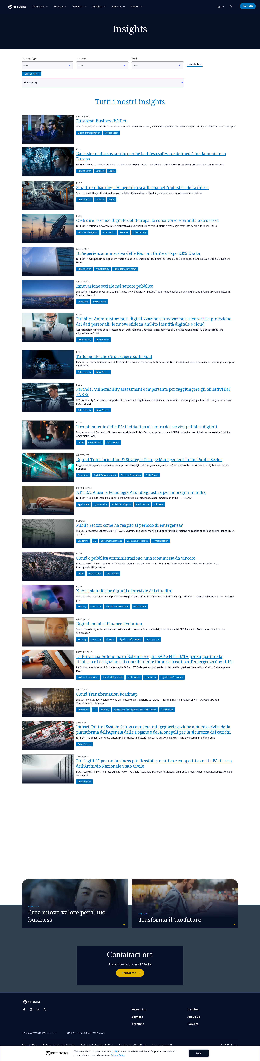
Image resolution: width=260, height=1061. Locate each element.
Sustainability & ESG (113, 677)
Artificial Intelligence (88, 232)
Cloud (81, 442)
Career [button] (135, 6)
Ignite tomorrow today (125, 268)
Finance (110, 639)
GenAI (112, 171)
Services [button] (58, 6)
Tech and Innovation (131, 475)
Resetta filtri (195, 64)
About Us (193, 1016)
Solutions (158, 504)
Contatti (248, 6)
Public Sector (30, 73)
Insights (193, 1009)
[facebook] (24, 1009)
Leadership (83, 540)
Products (138, 1024)
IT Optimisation (160, 540)
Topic (135, 58)
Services (137, 1016)
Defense (100, 171)
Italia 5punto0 (152, 639)
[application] (130, 1053)
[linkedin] (38, 1009)
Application (83, 504)
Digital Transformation (89, 132)
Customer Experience (111, 540)
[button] (231, 6)
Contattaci (129, 973)
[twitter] (45, 1009)
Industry (81, 58)
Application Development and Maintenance (135, 709)
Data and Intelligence (137, 540)
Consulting (83, 301)
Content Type (29, 58)
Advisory (82, 606)
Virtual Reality (102, 268)
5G (94, 540)
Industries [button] (38, 6)
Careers (192, 1024)
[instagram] (31, 1009)
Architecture (167, 709)
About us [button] (116, 6)
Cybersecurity (139, 232)
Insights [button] (97, 6)
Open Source (112, 573)
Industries (139, 1009)
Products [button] (78, 6)
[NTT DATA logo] (13, 7)
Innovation (83, 475)
